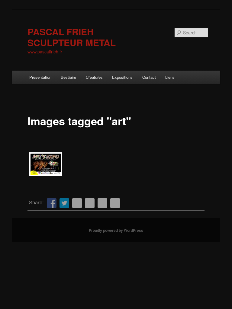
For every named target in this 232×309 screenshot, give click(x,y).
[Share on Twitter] (64, 203)
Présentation (40, 77)
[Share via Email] (115, 203)
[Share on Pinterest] (77, 203)
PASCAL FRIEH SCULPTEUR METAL (71, 37)
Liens (170, 77)
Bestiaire (68, 77)
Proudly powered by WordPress (116, 230)
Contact (149, 77)
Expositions (122, 77)
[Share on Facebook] (51, 203)
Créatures (94, 77)
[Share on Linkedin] (90, 203)
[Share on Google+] (102, 203)
